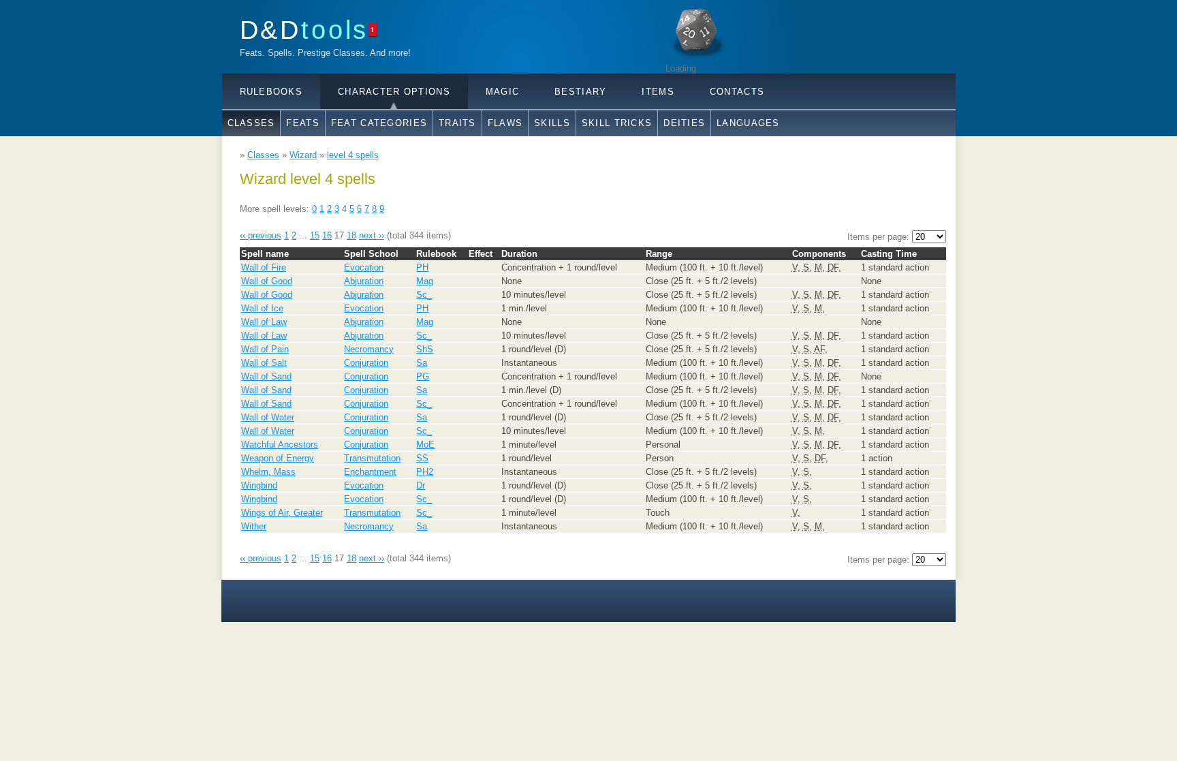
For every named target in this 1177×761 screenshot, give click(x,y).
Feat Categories (379, 123)
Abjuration (363, 281)
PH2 (424, 472)
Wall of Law (264, 322)
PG (422, 376)
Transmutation (372, 458)
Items (658, 92)
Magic (502, 92)
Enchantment (370, 472)
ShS (424, 349)
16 (327, 235)
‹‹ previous (260, 235)
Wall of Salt (264, 363)
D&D (304, 29)
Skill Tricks (617, 123)
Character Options (394, 92)
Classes (251, 123)
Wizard (303, 155)
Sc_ (424, 295)
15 (314, 235)
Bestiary (580, 92)
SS (422, 458)
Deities (684, 123)
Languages (748, 123)
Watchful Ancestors (279, 444)
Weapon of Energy (277, 458)
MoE (425, 444)
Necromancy (369, 349)
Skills (552, 123)
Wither (253, 526)
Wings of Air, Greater (282, 513)
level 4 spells (353, 155)
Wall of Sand (266, 376)
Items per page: (879, 237)
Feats (302, 123)
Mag (424, 281)
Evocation (363, 267)
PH (422, 267)
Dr (420, 485)
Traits (457, 123)
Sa (421, 363)
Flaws (505, 123)
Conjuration (366, 363)
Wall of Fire (263, 267)
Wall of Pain (265, 349)
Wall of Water (267, 417)
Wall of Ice (262, 308)
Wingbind (259, 485)
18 (351, 235)
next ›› (371, 235)
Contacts (737, 92)
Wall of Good (266, 281)
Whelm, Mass (268, 472)
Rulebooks (271, 92)
